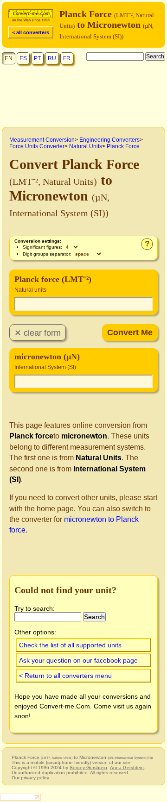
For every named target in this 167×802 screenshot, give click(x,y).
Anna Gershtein (127, 767)
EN (9, 58)
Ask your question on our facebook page (78, 660)
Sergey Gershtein (88, 767)
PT (37, 58)
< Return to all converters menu (65, 675)
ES (23, 58)
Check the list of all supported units (70, 645)
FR (67, 58)
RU (52, 58)
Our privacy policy (30, 777)
